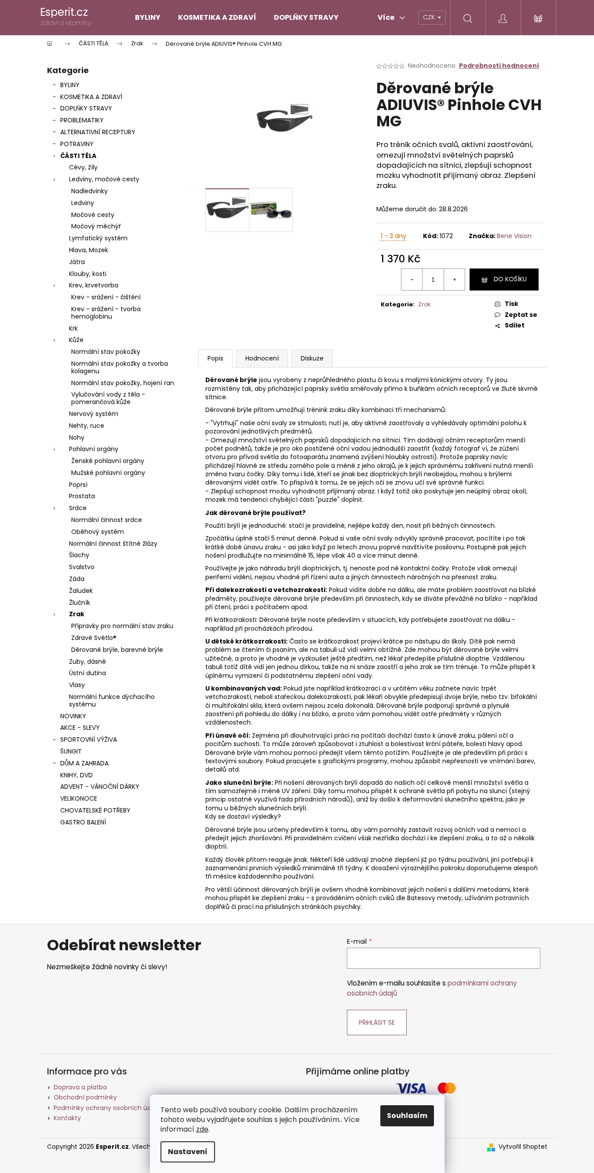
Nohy (76, 437)
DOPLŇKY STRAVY (86, 108)
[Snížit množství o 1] (412, 279)
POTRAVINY (77, 144)
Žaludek (81, 590)
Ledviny (82, 203)
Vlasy (77, 684)
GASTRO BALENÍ (83, 822)
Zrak (76, 614)
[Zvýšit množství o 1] (454, 279)
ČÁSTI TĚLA (78, 155)
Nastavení (188, 1152)
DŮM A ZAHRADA (84, 763)
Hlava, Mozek (88, 250)
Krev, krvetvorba (93, 285)
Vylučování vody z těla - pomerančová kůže (108, 398)
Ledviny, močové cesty (104, 179)
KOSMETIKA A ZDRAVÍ (91, 96)
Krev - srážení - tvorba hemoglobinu (106, 313)
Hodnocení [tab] (262, 358)
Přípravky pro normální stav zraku (122, 625)
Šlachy (79, 555)
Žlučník (79, 602)
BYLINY (70, 85)
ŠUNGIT (71, 751)
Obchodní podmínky (85, 1097)
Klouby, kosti (87, 273)
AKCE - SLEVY (80, 727)
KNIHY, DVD (76, 775)
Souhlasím (407, 1115)
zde (202, 1129)
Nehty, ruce (86, 425)
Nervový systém (93, 413)
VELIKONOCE (78, 798)
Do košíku (510, 279)
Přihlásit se (377, 1022)
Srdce (78, 508)
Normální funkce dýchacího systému (112, 700)
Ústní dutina (87, 673)
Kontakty (67, 1118)
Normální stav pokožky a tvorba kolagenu (119, 367)
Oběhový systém (97, 531)
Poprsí (78, 484)
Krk (73, 328)
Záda (76, 578)
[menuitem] (147, 17)
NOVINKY (73, 716)
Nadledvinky (89, 191)
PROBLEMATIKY (82, 120)
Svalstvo (82, 567)
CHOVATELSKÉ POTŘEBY (95, 810)
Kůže (76, 339)
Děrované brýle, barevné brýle (117, 649)
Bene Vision (514, 236)
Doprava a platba (80, 1087)
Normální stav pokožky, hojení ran (122, 383)
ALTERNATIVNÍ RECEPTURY (97, 132)
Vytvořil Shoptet (523, 1147)
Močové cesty (92, 214)
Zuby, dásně (87, 661)
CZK (430, 17)
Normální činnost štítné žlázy (113, 543)
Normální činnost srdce (106, 519)
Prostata (82, 496)
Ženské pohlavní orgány (107, 460)
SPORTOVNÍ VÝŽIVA (88, 739)
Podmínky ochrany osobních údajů (107, 1107)
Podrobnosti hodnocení (499, 66)
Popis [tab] (215, 358)
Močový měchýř (96, 226)
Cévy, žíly (83, 167)
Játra (77, 261)
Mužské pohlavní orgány (108, 472)
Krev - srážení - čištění (106, 297)
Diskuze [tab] (312, 358)
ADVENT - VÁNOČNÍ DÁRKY (99, 786)
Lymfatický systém (98, 238)
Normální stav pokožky (105, 351)
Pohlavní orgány (93, 449)
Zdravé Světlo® (94, 637)
